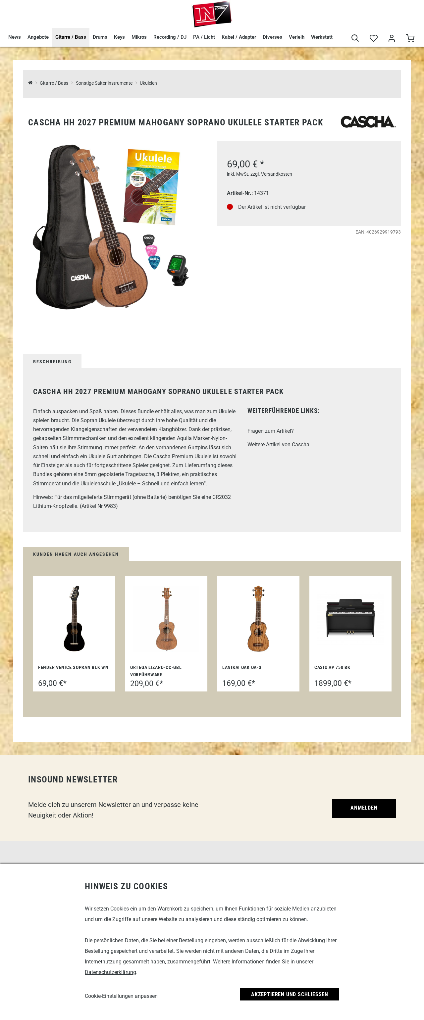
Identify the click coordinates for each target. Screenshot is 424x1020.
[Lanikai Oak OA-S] (258, 619)
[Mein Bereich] (392, 38)
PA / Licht (204, 37)
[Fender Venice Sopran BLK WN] (74, 619)
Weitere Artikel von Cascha (278, 444)
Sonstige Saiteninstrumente (104, 83)
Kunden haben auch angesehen (76, 554)
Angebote (38, 37)
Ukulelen (148, 83)
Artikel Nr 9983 (98, 506)
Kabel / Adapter (239, 37)
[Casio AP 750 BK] (350, 618)
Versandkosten (276, 174)
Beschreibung (52, 361)
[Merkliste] (373, 38)
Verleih (296, 37)
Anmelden (363, 808)
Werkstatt (322, 37)
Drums (100, 37)
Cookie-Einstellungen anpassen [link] (121, 996)
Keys (119, 37)
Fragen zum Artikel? (270, 431)
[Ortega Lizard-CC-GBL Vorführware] (166, 619)
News (14, 37)
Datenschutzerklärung (110, 972)
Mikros (139, 37)
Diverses (272, 37)
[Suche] (355, 38)
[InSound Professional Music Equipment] (212, 14)
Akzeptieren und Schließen (289, 994)
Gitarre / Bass (70, 37)
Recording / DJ (169, 37)
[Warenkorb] (410, 38)
